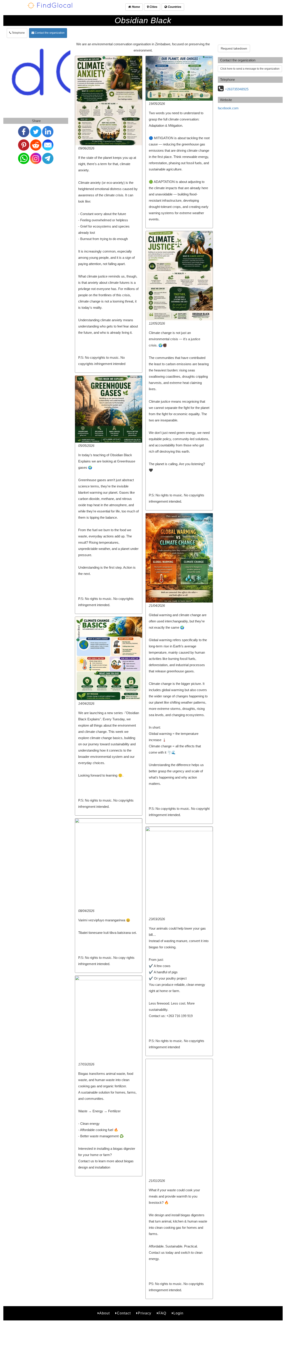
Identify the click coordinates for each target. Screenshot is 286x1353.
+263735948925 (236, 89)
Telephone (18, 32)
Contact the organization (49, 32)
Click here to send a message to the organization (250, 68)
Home (135, 6)
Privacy (144, 1313)
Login (178, 1313)
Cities (153, 6)
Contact (124, 1313)
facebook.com (228, 108)
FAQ (162, 1313)
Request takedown (234, 48)
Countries (174, 6)
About (104, 1313)
